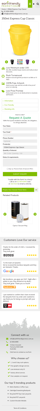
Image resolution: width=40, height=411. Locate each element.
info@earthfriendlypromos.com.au (16, 14)
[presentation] (6, 61)
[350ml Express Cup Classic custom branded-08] (12, 62)
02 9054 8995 (9, 11)
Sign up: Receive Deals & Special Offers (21, 169)
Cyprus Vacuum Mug (20, 226)
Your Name (6, 126)
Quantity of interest (9, 150)
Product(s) (6, 144)
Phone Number (8, 138)
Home (4, 9)
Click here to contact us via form (20, 352)
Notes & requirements (10, 157)
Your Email (6, 132)
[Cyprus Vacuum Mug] (20, 211)
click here (14, 184)
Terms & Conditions (20, 408)
